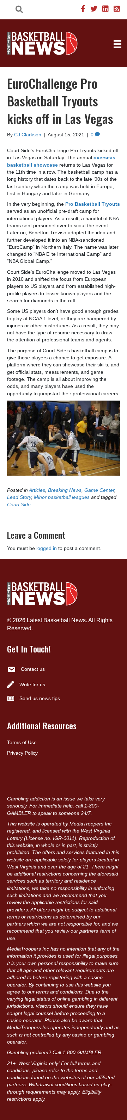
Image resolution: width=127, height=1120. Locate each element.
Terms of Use (22, 742)
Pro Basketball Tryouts (92, 204)
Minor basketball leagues (62, 497)
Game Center (99, 490)
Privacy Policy (22, 753)
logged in (46, 548)
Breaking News (64, 490)
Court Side (19, 504)
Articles (37, 490)
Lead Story (19, 497)
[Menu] (117, 44)
